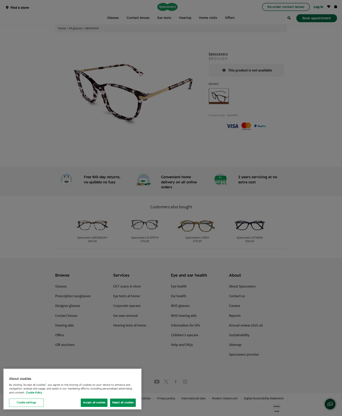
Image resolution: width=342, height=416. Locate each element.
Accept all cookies (94, 402)
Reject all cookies (122, 402)
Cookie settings (26, 402)
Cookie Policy (34, 392)
